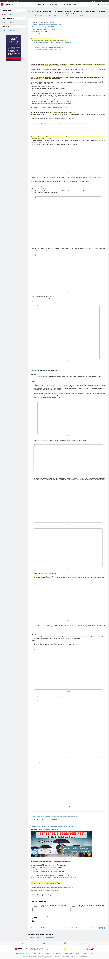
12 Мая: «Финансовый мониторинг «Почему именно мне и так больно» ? (51, 45)
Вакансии (92, 953)
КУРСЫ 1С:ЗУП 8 (49, 4)
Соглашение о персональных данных (72, 953)
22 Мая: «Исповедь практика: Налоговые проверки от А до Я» (48, 47)
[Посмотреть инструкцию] (107, 4)
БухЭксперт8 (16, 1)
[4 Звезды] (38, 896)
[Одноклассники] (101, 928)
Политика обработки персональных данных (22, 953)
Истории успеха (7, 1)
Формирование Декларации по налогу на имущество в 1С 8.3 (92, 906)
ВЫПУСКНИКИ (72, 4)
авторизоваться (50, 937)
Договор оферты (37, 953)
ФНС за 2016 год (71, 877)
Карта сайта (85, 953)
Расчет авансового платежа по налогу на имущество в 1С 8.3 (54, 906)
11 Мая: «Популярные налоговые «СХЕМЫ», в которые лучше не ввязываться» (52, 42)
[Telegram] (104, 928)
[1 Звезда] (32, 896)
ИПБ (12, 1)
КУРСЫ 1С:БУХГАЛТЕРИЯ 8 (61, 4)
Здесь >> (54, 819)
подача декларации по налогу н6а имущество (52, 916)
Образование (46, 953)
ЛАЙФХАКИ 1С (40, 4)
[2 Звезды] (34, 896)
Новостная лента (45, 15)
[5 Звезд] (40, 896)
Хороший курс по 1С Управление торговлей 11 (44, 29)
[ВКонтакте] (99, 928)
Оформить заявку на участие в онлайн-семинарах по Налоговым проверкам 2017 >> (52, 826)
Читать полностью (45, 918)
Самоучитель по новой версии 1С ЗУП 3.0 (43, 27)
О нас (2, 1)
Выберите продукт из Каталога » (11, 14)
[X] (102, 928)
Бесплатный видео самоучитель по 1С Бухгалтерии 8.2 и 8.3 (47, 24)
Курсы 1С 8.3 (38, 15)
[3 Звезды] (36, 896)
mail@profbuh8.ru (90, 949)
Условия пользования (57, 953)
